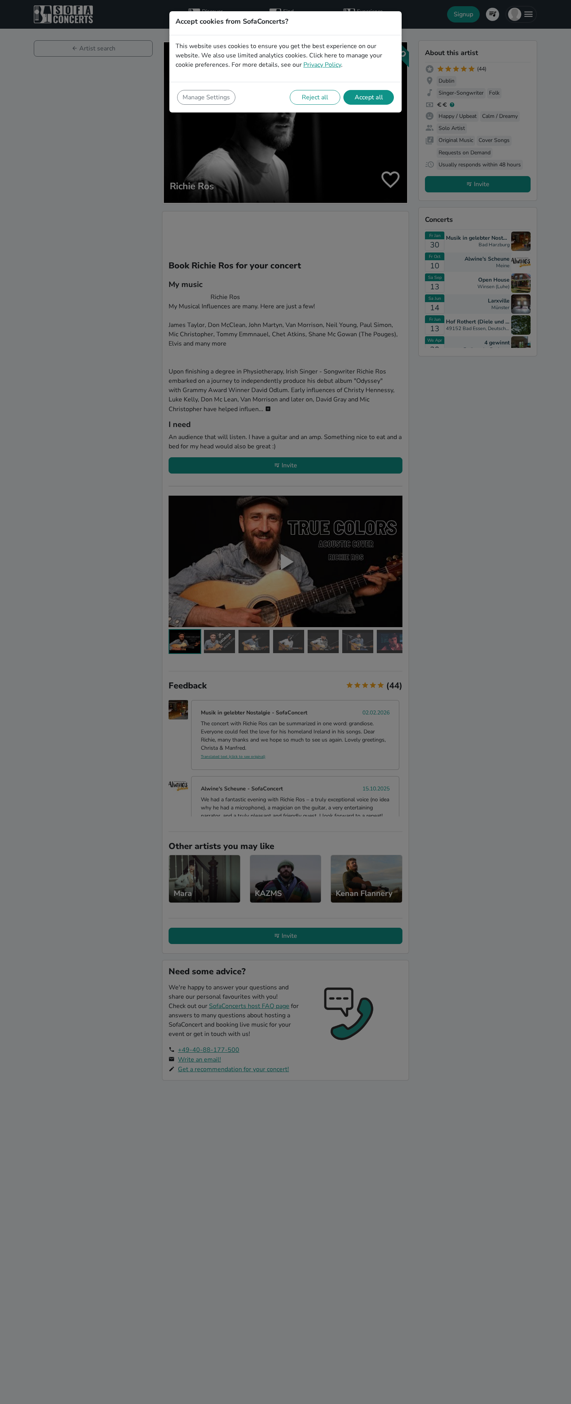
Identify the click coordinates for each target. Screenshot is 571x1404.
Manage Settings (206, 97)
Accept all (369, 97)
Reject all (315, 97)
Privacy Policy (322, 65)
